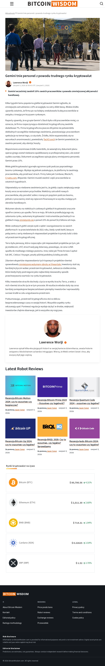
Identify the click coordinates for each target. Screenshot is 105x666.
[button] (101, 4)
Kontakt (6, 612)
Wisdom (16, 594)
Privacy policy (78, 607)
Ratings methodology (12, 623)
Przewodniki (43, 623)
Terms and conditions (82, 612)
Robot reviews (44, 612)
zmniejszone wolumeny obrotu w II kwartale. (40, 264)
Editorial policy (9, 618)
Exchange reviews (45, 618)
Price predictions (45, 607)
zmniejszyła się (26, 220)
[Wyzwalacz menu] (11, 4)
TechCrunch (49, 139)
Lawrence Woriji (51, 342)
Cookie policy (78, 618)
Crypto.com (11, 178)
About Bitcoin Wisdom (12, 607)
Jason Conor (20, 410)
